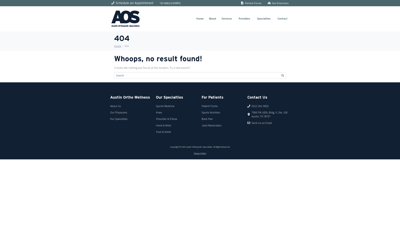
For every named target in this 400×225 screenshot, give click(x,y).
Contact (283, 18)
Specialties (264, 18)
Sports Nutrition (211, 112)
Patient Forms (210, 106)
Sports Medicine (165, 106)
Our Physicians (118, 112)
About (212, 18)
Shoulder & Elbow (166, 119)
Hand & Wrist (163, 125)
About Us (115, 106)
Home (200, 18)
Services (227, 18)
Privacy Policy (200, 153)
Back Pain (207, 119)
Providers (244, 18)
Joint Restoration (212, 125)
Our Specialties (119, 119)
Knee (159, 112)
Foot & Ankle (163, 132)
